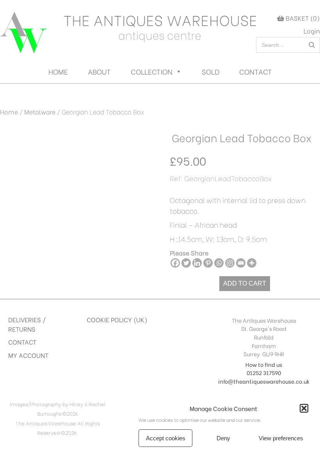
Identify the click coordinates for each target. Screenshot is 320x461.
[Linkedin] (197, 263)
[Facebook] (175, 263)
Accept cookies (165, 438)
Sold (210, 71)
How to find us (263, 364)
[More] (251, 263)
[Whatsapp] (219, 263)
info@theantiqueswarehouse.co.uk (263, 381)
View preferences (281, 438)
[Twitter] (186, 263)
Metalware (39, 111)
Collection (151, 71)
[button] (304, 408)
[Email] (240, 263)
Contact (255, 71)
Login (312, 30)
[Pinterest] (208, 263)
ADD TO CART (244, 283)
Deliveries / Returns (27, 324)
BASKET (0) (302, 17)
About (99, 71)
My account (28, 354)
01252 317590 (264, 372)
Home (58, 71)
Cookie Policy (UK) (117, 319)
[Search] (312, 45)
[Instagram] (230, 263)
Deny (223, 438)
